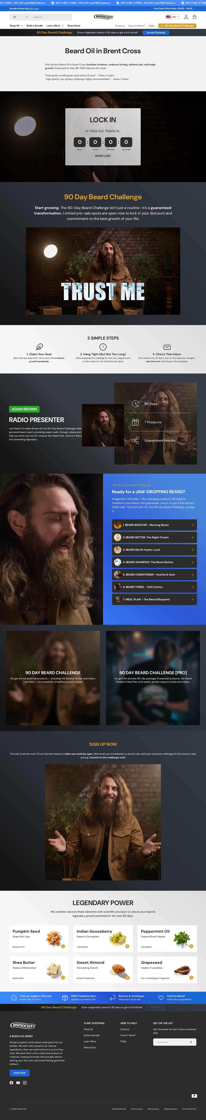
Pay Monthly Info (119, 1109)
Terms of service (189, 1109)
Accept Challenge (156, 32)
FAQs (152, 25)
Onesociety (21, 1109)
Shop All (14, 25)
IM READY (156, 1007)
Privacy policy (137, 1109)
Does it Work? (136, 25)
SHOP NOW (19, 1073)
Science (120, 25)
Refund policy (153, 1109)
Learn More (53, 25)
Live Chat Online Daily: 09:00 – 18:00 (173, 8)
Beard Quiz (74, 25)
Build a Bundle (35, 25)
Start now (34, 8)
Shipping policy (170, 1109)
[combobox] (41, 17)
